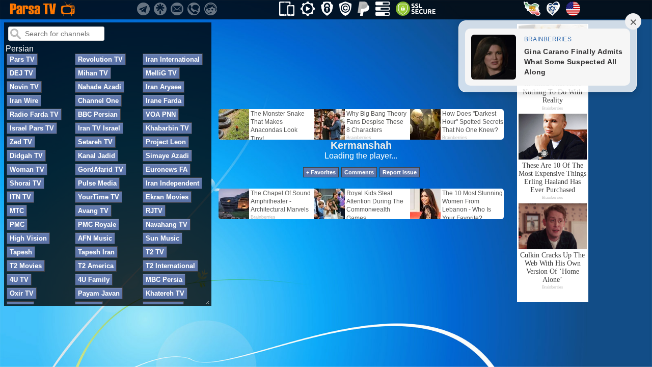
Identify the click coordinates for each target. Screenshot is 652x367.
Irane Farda (163, 100)
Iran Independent (172, 183)
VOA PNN (161, 114)
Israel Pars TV (32, 128)
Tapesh (21, 252)
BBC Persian (98, 114)
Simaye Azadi (167, 156)
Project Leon (166, 142)
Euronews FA (166, 169)
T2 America (96, 266)
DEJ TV (21, 73)
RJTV (154, 211)
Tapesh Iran (96, 252)
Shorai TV (25, 183)
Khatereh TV (165, 293)
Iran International (173, 59)
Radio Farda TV (34, 114)
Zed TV (21, 142)
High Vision (28, 238)
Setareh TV (95, 142)
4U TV (19, 279)
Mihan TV (93, 73)
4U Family (94, 279)
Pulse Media (97, 183)
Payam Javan (99, 293)
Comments (359, 172)
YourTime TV (98, 197)
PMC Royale (97, 224)
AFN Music (95, 238)
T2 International (170, 266)
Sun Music (162, 238)
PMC (17, 224)
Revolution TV (100, 59)
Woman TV (27, 169)
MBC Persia (164, 279)
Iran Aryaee (163, 87)
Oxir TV (22, 293)
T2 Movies (26, 266)
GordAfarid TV (100, 169)
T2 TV (155, 252)
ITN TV (20, 197)
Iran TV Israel (99, 128)
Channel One (98, 100)
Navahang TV (166, 224)
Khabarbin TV (167, 128)
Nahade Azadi (99, 87)
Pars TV (22, 59)
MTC (17, 211)
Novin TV (24, 87)
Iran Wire (24, 100)
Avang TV (93, 211)
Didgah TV (26, 156)
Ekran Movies (167, 197)
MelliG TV (161, 73)
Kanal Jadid (96, 156)
